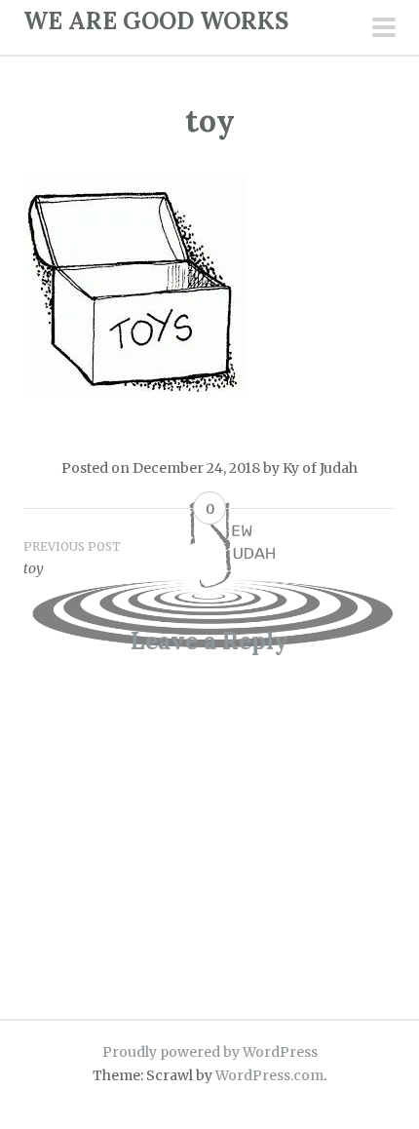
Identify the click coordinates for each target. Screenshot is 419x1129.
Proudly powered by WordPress (210, 1052)
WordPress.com (269, 1075)
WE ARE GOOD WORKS (155, 21)
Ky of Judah (320, 468)
